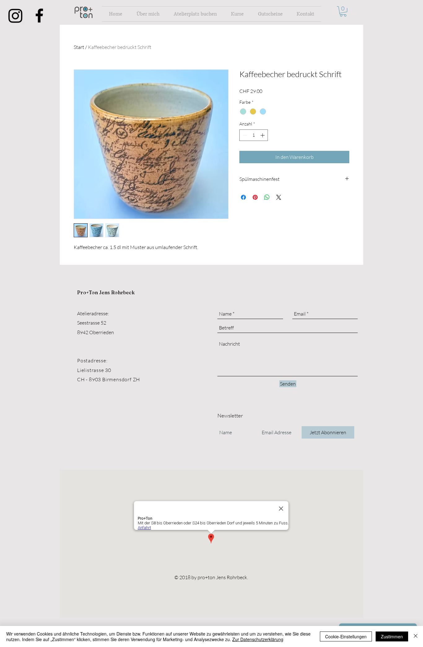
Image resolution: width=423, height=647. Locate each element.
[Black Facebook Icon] (39, 15)
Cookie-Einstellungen (346, 636)
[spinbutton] (253, 135)
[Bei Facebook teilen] (243, 197)
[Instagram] (15, 15)
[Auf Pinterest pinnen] (255, 197)
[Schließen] (415, 636)
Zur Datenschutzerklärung (257, 639)
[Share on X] (278, 197)
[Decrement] (244, 135)
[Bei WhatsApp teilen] (267, 197)
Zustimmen (392, 636)
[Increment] (263, 135)
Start (79, 47)
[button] (343, 11)
